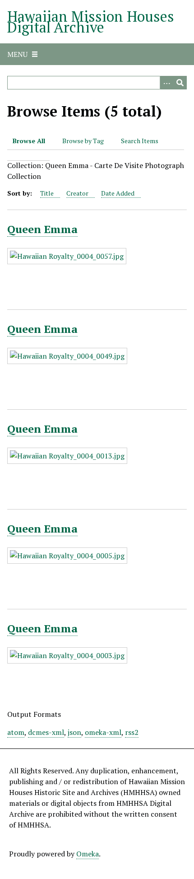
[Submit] (180, 82)
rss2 (132, 732)
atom (15, 732)
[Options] (166, 82)
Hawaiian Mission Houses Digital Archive (90, 22)
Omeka (87, 854)
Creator (77, 193)
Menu (17, 54)
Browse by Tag (83, 140)
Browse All (29, 140)
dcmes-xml (46, 732)
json (74, 732)
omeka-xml (103, 732)
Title (47, 193)
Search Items (139, 140)
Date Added (117, 193)
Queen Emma (42, 229)
